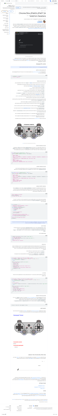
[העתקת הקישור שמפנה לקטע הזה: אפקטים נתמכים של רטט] (38, 233)
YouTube (10, 408)
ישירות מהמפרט (37, 118)
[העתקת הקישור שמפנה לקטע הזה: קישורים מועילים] (38, 383)
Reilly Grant (15, 59)
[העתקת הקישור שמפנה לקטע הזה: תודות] (42, 390)
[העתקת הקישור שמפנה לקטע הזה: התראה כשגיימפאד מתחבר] (35, 145)
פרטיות (54, 414)
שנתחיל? (4, 11)
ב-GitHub (17, 357)
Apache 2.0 (21, 399)
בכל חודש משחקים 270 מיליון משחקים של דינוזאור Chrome (36, 28)
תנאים (56, 414)
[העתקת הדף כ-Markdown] (28, 15)
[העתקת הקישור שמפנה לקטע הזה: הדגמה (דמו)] (40, 308)
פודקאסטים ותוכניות (19, 410)
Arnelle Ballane (33, 378)
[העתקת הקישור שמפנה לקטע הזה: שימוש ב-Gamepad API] (35, 64)
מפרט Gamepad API (41, 385)
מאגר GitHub (42, 388)
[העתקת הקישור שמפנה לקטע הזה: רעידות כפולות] (41, 244)
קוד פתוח (28, 60)
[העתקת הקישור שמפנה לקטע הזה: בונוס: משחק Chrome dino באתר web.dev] (27, 354)
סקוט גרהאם (24, 394)
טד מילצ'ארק (20, 394)
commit (20, 59)
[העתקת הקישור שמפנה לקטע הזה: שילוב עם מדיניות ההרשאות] (35, 295)
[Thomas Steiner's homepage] (37, 22)
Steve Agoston (18, 393)
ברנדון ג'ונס (27, 394)
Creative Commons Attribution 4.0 (32, 399)
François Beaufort (36, 393)
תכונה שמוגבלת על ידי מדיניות (31, 297)
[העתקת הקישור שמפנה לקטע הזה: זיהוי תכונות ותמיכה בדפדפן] (35, 70)
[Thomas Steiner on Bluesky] (38, 22)
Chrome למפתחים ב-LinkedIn (7, 409)
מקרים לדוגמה (20, 409)
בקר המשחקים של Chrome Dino (37, 377)
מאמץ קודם (38, 378)
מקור (23, 143)
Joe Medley (31, 393)
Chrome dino (38, 357)
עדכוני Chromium (19, 408)
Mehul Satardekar (21, 379)
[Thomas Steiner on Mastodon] (39, 22)
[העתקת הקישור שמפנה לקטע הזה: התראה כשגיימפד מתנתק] (36, 166)
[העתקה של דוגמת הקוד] (46, 75)
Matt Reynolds (41, 394)
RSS (10, 410)
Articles (55, 3)
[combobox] (15, 1)
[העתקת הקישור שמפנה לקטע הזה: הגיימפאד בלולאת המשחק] (35, 186)
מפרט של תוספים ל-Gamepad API (39, 387)
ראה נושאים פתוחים (29, 408)
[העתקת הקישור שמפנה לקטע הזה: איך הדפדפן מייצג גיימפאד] (36, 81)
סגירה (11, 11)
